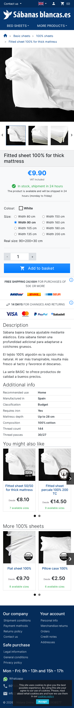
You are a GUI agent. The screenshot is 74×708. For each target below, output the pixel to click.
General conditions (16, 657)
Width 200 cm (55, 234)
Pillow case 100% (55, 568)
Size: (7, 216)
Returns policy (13, 631)
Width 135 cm (27, 234)
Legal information (15, 651)
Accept (42, 701)
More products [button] (51, 26)
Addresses (48, 642)
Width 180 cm (55, 228)
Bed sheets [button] (17, 26)
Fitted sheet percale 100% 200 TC (54, 489)
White (28, 208)
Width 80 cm (26, 216)
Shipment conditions (17, 620)
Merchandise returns (54, 625)
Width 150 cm (55, 216)
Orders (45, 631)
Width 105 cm (27, 228)
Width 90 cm (27, 222)
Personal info (49, 620)
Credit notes (49, 636)
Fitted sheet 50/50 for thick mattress (19, 487)
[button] (12, 4)
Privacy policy (13, 662)
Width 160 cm (55, 222)
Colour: (9, 208)
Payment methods (16, 625)
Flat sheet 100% (19, 568)
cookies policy (46, 696)
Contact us (11, 636)
